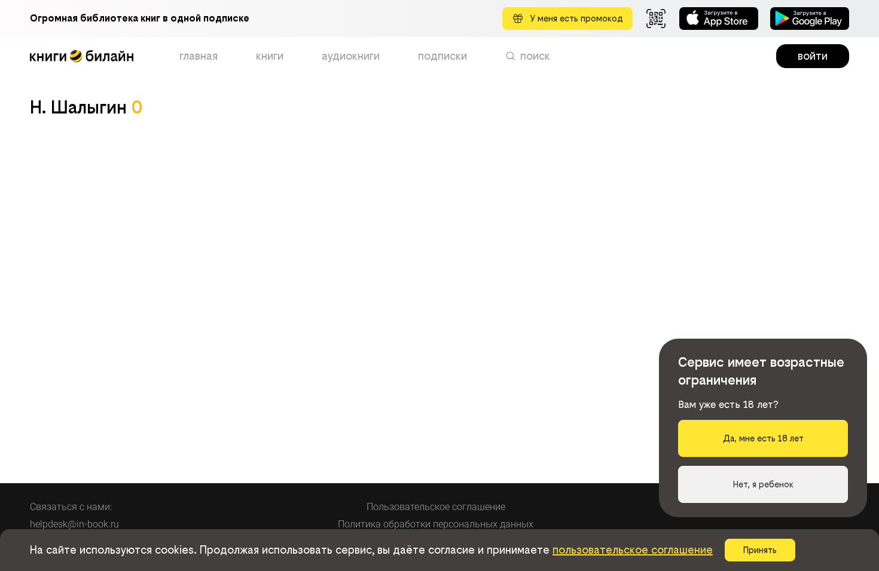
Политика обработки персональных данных (435, 524)
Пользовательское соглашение (436, 506)
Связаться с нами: (71, 506)
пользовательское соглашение (633, 550)
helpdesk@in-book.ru (74, 524)
